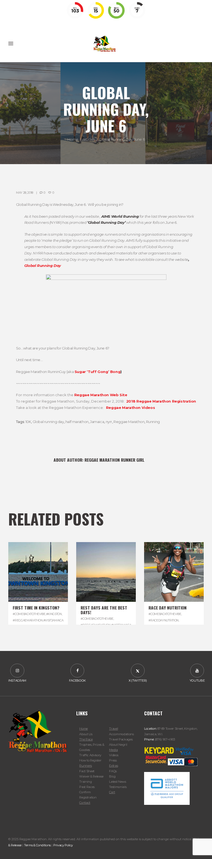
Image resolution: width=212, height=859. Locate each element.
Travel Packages (120, 739)
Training (85, 782)
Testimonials (117, 787)
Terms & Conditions (37, 845)
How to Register (90, 760)
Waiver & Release (91, 776)
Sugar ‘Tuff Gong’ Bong (97, 371)
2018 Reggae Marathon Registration (161, 401)
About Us (85, 734)
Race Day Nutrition (168, 607)
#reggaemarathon (28, 620)
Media (113, 750)
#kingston (54, 614)
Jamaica (97, 421)
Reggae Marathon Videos (130, 407)
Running (153, 421)
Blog (112, 776)
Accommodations (121, 734)
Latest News (117, 782)
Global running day (48, 421)
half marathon (77, 421)
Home (72, 139)
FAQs (113, 771)
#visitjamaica (53, 620)
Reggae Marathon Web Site (100, 395)
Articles (89, 139)
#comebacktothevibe (29, 614)
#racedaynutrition (164, 620)
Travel (113, 729)
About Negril (118, 745)
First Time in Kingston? (36, 607)
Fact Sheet (86, 771)
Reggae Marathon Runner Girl (114, 459)
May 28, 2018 (24, 193)
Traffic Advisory (90, 755)
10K (28, 421)
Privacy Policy (63, 845)
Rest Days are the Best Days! (104, 610)
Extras (113, 766)
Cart (112, 792)
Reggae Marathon (128, 421)
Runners (85, 766)
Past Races (87, 787)
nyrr (109, 421)
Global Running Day (42, 265)
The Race (85, 739)
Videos (113, 755)
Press (112, 760)
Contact (84, 803)
